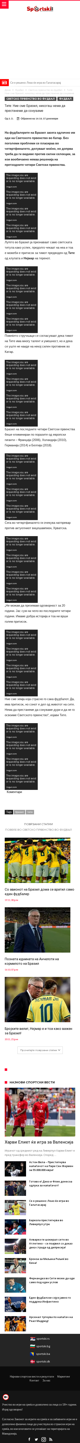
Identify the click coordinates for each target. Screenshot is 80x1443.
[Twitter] (36, 1439)
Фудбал (19, 90)
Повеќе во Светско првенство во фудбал (38, 829)
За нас (46, 1380)
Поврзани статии (38, 824)
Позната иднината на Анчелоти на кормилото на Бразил (32, 961)
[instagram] (43, 1439)
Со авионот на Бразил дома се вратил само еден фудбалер (39, 891)
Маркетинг (63, 1376)
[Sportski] (40, 5)
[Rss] (51, 1439)
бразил (19, 812)
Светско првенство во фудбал (45, 90)
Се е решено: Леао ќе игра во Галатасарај (35, 82)
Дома (8, 90)
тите (30, 812)
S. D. (11, 118)
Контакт (34, 1380)
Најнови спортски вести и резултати (32, 1376)
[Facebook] (29, 1439)
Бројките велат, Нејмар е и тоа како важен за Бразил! (38, 1031)
